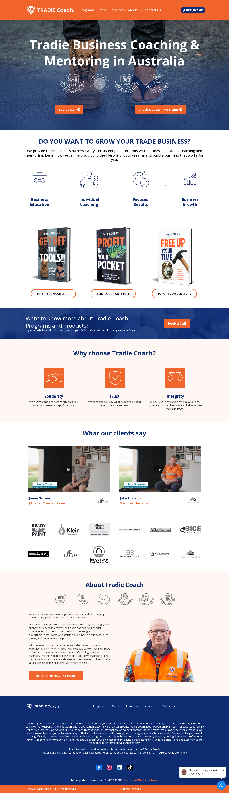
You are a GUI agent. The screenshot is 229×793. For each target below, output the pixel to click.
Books (102, 10)
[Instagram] (109, 767)
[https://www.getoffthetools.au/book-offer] (53, 254)
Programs (87, 10)
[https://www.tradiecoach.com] (50, 10)
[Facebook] (99, 767)
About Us (135, 10)
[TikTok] (130, 767)
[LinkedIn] (119, 767)
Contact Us (153, 10)
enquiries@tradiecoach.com (142, 780)
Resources (117, 10)
